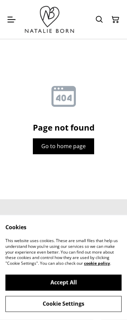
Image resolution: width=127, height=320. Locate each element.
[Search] (99, 19)
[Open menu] (11, 19)
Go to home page (63, 146)
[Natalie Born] (49, 19)
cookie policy (97, 263)
